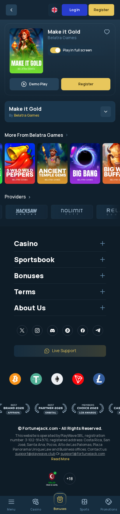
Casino (26, 243)
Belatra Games (62, 37)
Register (101, 9)
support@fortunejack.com (83, 453)
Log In (75, 9)
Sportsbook (34, 259)
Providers (15, 196)
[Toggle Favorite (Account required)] (107, 32)
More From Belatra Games (34, 135)
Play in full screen (77, 50)
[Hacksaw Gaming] (26, 212)
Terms (25, 291)
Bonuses (29, 275)
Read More (60, 458)
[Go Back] (11, 9)
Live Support (64, 350)
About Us (30, 307)
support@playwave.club (35, 453)
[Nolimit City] (71, 212)
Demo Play (38, 84)
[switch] (55, 50)
